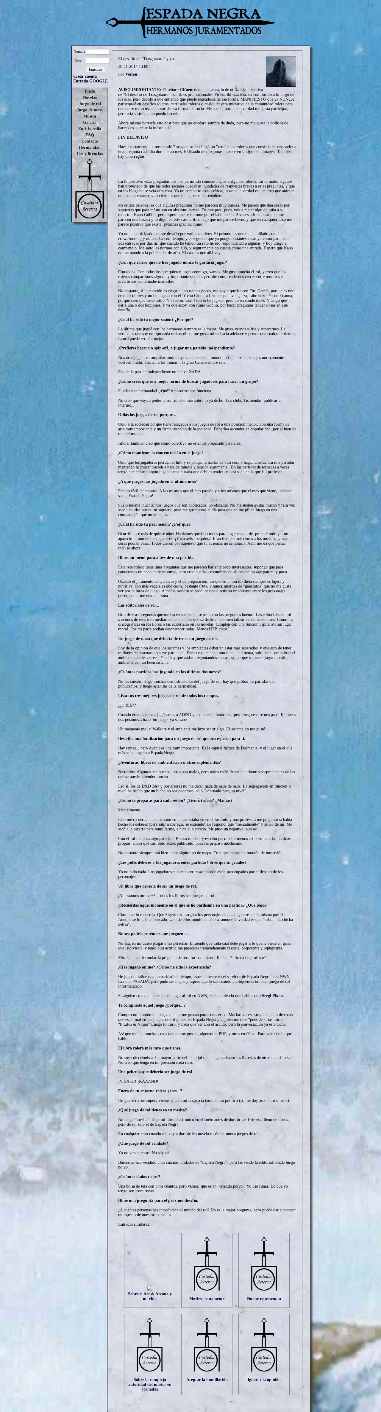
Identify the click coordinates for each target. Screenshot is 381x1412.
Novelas (90, 97)
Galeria (89, 122)
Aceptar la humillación (207, 1379)
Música (89, 116)
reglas (139, 156)
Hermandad (90, 147)
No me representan (264, 1299)
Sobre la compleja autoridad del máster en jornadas (149, 1384)
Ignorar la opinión (264, 1379)
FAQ (89, 135)
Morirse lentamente (206, 1299)
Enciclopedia (89, 128)
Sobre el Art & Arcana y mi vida (150, 1296)
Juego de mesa (90, 110)
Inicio (90, 91)
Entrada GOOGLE (90, 81)
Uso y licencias (90, 153)
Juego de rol (90, 103)
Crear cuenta (85, 76)
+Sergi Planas (272, 996)
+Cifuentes (187, 90)
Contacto (90, 141)
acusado (217, 90)
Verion (131, 74)
